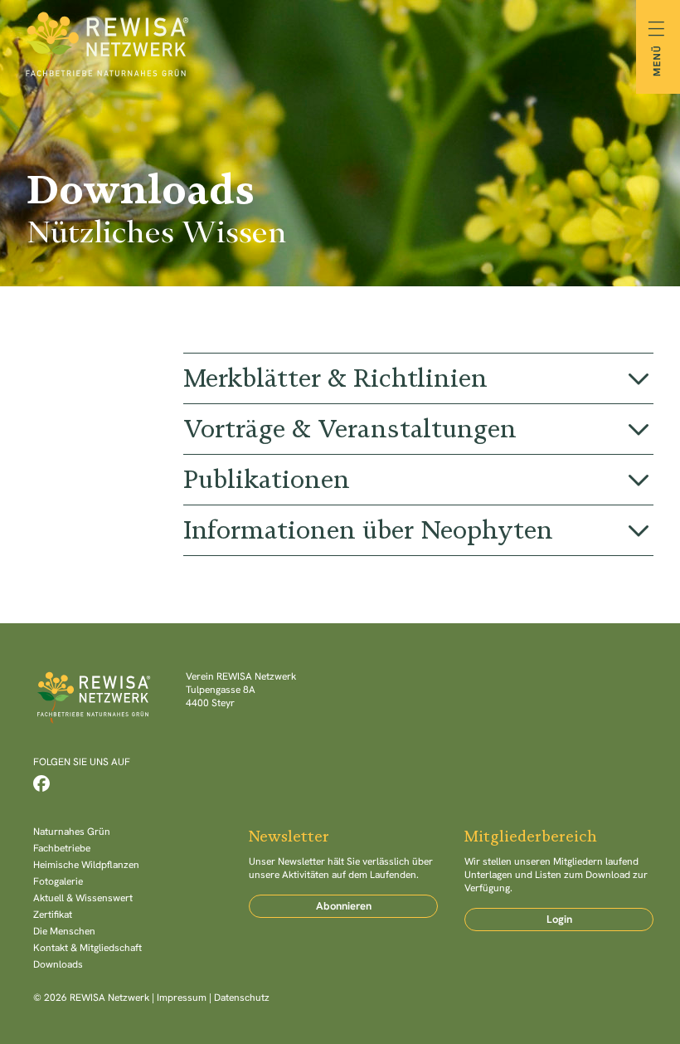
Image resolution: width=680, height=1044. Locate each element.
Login (559, 919)
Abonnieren (344, 906)
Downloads (58, 964)
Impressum (181, 997)
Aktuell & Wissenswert (83, 898)
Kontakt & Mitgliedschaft (87, 947)
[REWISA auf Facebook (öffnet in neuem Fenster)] (41, 783)
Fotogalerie (58, 881)
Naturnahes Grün (71, 831)
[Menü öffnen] (658, 47)
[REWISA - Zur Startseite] (340, 46)
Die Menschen (64, 931)
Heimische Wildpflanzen (86, 864)
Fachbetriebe (61, 848)
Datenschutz (242, 997)
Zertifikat (52, 914)
